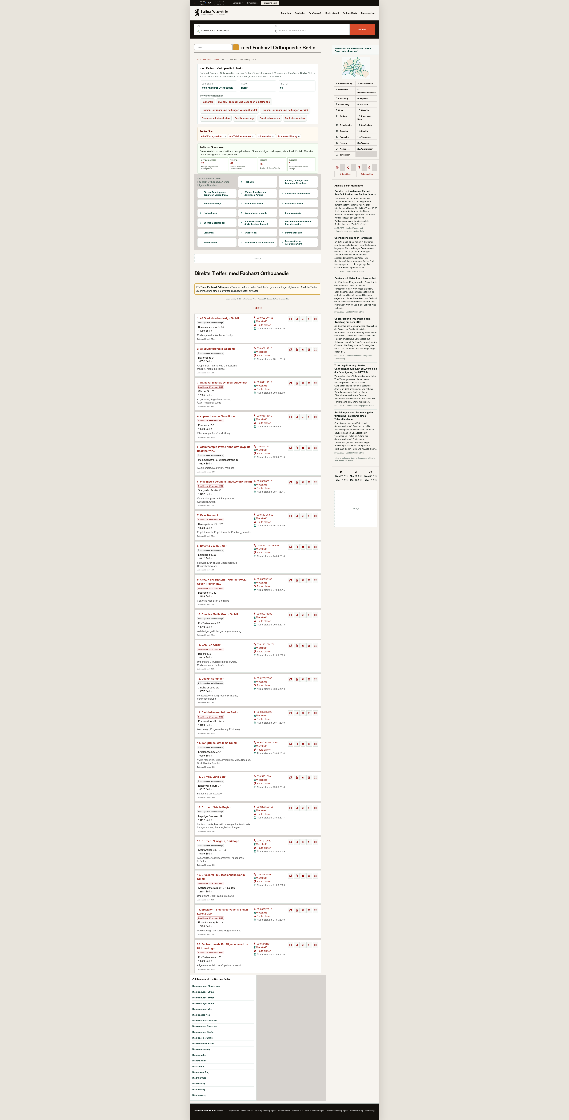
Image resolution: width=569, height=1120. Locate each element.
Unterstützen (345, 174)
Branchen (286, 13)
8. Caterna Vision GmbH (212, 546)
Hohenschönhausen (366, 92)
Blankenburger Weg (202, 1008)
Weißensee (345, 148)
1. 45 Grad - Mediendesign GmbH (218, 318)
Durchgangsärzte (293, 232)
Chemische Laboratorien (216, 118)
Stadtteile (300, 13)
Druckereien (250, 232)
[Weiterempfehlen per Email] (309, 319)
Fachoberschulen (295, 118)
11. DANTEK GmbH (209, 645)
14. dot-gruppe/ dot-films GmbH (217, 743)
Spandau (344, 131)
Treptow (343, 142)
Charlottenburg (345, 83)
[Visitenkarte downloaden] (303, 319)
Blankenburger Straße (203, 991)
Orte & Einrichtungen (314, 1110)
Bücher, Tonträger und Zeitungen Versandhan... (216, 193)
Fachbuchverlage (244, 118)
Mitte (340, 110)
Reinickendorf (346, 125)
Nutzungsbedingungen (265, 1110)
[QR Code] (315, 319)
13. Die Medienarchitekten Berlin (217, 712)
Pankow (343, 116)
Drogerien (209, 232)
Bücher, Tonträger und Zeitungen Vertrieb (285, 110)
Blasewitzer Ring (200, 1072)
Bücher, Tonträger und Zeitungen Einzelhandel (244, 101)
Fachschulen (210, 213)
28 (202, 163)
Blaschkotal (198, 1066)
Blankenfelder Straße (203, 1031)
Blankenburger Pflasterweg (206, 986)
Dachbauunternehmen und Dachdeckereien (298, 222)
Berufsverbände (293, 213)
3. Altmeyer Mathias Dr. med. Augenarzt (222, 382)
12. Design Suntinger (210, 678)
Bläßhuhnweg (199, 1077)
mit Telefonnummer (241, 136)
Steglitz (364, 131)
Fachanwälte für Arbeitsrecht (259, 242)
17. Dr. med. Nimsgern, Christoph (218, 841)
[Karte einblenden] (290, 319)
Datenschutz (246, 1110)
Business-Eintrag (289, 136)
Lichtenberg (343, 104)
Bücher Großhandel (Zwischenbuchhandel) (256, 222)
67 (231, 163)
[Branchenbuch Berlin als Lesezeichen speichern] (359, 167)
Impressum (234, 1110)
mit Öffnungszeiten (213, 136)
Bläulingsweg (199, 1095)
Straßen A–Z (315, 13)
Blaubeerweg (199, 1083)
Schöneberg (366, 125)
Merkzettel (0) (238, 2)
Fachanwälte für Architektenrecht (293, 242)
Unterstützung (356, 1110)
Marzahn (364, 104)
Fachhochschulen (269, 118)
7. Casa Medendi (207, 515)
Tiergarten (366, 136)
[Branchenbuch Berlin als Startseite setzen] (369, 167)
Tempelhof (344, 136)
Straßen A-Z (297, 1110)
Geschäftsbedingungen (337, 1110)
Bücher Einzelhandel (214, 222)
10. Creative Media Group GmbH (217, 614)
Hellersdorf (343, 89)
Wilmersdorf (367, 148)
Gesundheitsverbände (255, 213)
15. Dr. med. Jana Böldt (211, 777)
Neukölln (365, 110)
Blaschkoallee (199, 1060)
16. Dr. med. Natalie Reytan (214, 807)
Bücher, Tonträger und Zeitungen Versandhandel (229, 110)
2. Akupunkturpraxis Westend (216, 349)
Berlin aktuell (332, 13)
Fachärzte (207, 101)
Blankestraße (199, 1054)
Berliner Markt (350, 13)
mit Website (266, 136)
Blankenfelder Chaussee (204, 1020)
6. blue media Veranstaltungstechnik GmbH (224, 481)
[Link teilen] (348, 167)
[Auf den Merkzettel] (297, 319)
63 (261, 164)
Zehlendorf (345, 154)
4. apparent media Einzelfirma (216, 416)
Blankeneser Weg (201, 1014)
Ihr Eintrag (370, 1110)
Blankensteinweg (201, 1049)
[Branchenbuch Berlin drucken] (337, 167)
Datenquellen (368, 13)
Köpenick (364, 98)
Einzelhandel (210, 242)
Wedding (365, 142)
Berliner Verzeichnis (208, 60)
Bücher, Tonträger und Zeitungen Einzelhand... (297, 181)
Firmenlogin (252, 2)
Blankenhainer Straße (203, 1043)
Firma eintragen (270, 2)
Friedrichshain (366, 83)
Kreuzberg (343, 98)
